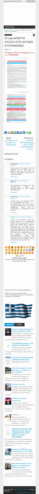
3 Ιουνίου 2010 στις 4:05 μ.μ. (24, 217)
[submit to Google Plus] (12, 132)
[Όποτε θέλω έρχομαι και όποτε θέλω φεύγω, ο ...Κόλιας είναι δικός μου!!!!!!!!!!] (8, 374)
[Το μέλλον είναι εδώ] (8, 390)
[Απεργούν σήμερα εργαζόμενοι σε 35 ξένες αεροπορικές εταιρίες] (8, 335)
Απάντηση (14, 176)
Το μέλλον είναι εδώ (18, 384)
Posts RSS (20, 492)
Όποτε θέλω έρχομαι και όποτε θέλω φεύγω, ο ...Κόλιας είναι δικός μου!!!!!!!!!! (22, 370)
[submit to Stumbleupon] (15, 132)
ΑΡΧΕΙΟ (19, 324)
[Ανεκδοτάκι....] (8, 421)
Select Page (30, 1)
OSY (10, 49)
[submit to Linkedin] (24, 132)
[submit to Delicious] (21, 132)
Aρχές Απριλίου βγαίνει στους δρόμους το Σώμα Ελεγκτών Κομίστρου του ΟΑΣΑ (21, 465)
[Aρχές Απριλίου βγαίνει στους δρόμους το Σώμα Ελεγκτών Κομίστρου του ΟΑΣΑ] (8, 469)
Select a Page (9, 27)
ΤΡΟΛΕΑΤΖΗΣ (8, 34)
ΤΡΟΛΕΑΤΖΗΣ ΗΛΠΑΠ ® (21, 489)
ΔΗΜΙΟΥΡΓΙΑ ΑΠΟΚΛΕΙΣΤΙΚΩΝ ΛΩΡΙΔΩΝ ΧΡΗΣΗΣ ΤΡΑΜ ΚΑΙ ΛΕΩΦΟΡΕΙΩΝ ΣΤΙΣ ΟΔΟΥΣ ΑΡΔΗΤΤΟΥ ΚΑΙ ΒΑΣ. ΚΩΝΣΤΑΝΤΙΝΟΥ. (22, 433)
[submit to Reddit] (27, 132)
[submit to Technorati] (30, 132)
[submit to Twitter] (8, 132)
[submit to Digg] (18, 132)
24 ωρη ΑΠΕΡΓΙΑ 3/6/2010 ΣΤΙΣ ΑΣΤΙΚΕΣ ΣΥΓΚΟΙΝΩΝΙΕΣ (18, 42)
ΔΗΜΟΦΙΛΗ (9, 324)
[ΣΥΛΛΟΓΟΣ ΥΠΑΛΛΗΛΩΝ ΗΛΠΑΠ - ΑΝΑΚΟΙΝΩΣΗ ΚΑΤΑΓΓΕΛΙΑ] (8, 363)
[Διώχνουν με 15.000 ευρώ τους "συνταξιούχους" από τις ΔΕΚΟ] (8, 455)
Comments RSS (30, 492)
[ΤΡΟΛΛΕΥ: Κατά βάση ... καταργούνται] (8, 404)
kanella (13, 217)
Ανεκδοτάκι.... (16, 415)
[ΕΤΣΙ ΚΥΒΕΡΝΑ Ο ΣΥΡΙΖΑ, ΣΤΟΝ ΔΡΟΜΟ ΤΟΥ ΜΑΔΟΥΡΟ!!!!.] (8, 348)
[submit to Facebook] (5, 132)
